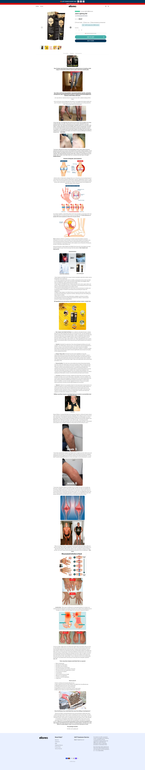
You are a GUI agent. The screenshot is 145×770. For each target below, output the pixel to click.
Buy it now (90, 40)
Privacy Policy (58, 746)
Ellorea (74, 761)
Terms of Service (58, 748)
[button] (108, 6)
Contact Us (57, 741)
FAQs (56, 743)
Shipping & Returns (59, 745)
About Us (57, 739)
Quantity (77, 27)
